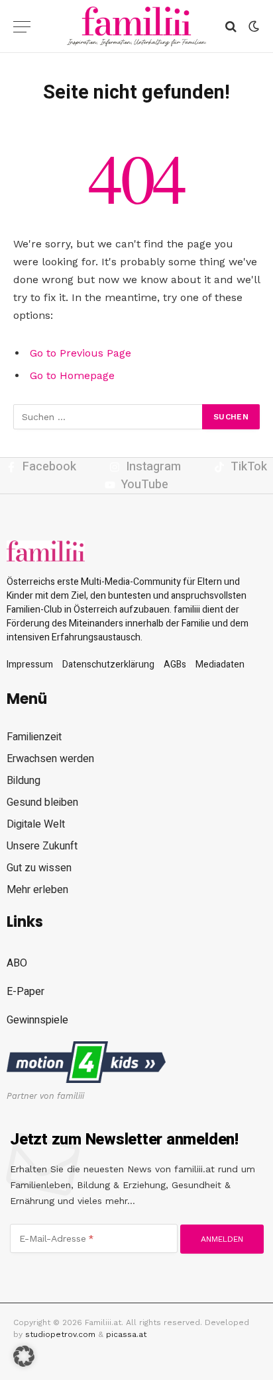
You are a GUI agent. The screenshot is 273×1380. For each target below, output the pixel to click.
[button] (24, 1356)
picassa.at (126, 1334)
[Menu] (21, 27)
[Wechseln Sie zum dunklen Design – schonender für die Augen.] (252, 26)
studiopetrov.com (60, 1334)
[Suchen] (231, 27)
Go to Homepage (72, 375)
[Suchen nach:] (108, 416)
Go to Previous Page (80, 353)
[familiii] (137, 26)
